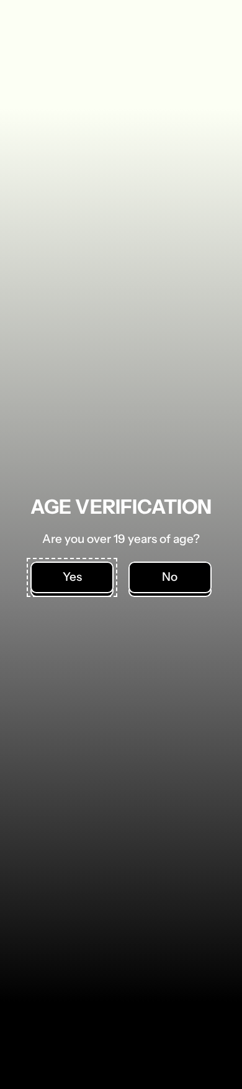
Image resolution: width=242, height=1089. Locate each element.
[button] (72, 577)
